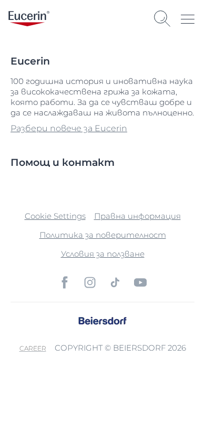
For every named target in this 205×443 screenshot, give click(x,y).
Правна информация (137, 216)
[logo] (28, 18)
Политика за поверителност (102, 235)
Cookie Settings (55, 216)
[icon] (64, 282)
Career (32, 348)
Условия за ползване (103, 254)
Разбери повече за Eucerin (69, 128)
